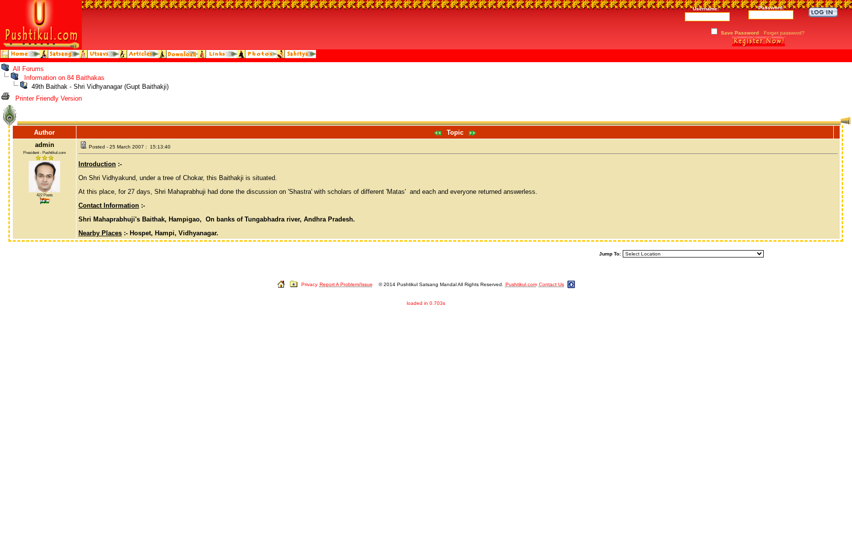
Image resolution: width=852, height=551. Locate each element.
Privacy (309, 284)
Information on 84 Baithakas (64, 77)
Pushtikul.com (521, 284)
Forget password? (784, 33)
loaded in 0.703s (426, 303)
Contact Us (551, 284)
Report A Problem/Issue (346, 284)
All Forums (28, 69)
